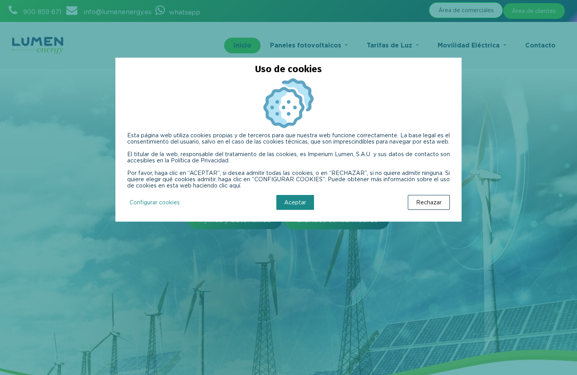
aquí (234, 185)
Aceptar (295, 202)
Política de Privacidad (199, 160)
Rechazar (429, 202)
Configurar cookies (155, 202)
